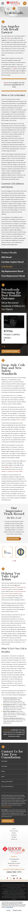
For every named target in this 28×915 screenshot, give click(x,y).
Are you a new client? (7, 781)
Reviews (14, 837)
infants (9, 38)
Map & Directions (14, 865)
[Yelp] (17, 878)
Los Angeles (14, 69)
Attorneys (14, 835)
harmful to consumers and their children (12, 471)
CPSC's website (21, 420)
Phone (3, 771)
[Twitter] (11, 878)
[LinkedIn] (20, 878)
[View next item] (4, 346)
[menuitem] (14, 257)
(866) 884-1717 (13, 872)
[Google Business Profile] (14, 878)
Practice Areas (14, 831)
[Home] (13, 3)
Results (14, 833)
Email (2, 776)
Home (14, 829)
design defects (9, 467)
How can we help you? (7, 786)
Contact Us (14, 839)
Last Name (4, 766)
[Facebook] (7, 878)
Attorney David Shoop (20, 591)
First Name (4, 761)
